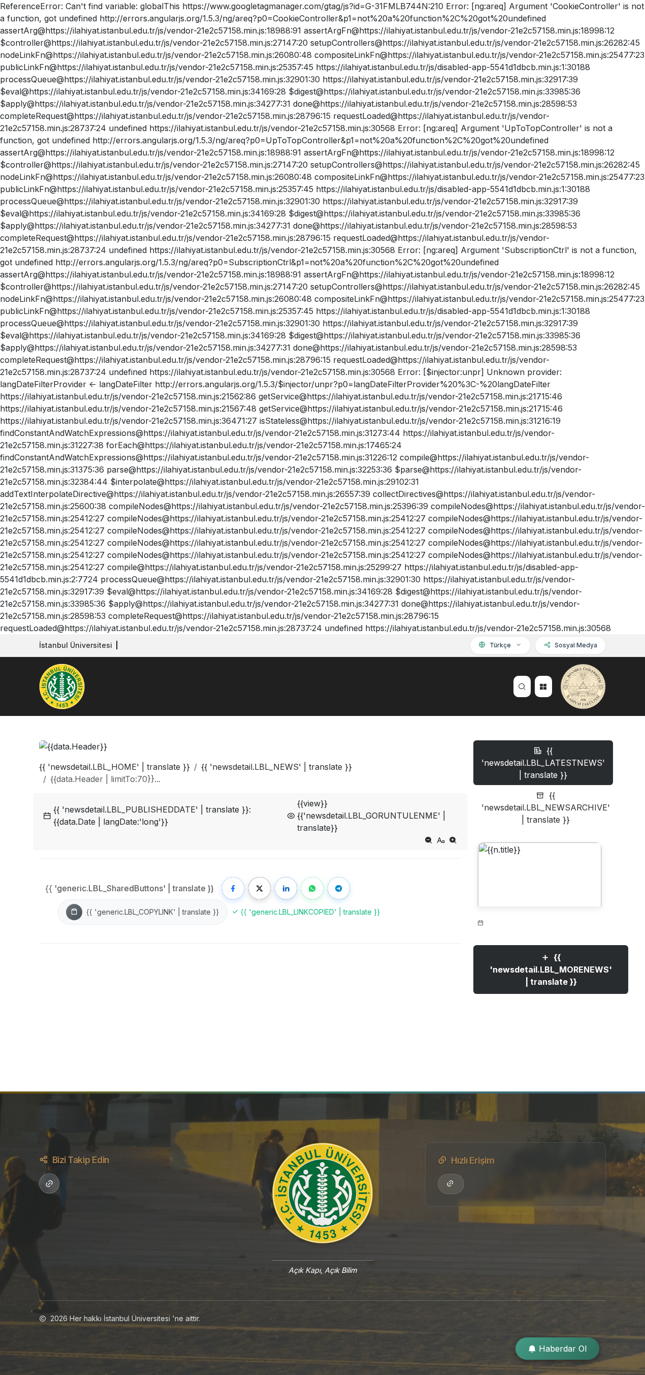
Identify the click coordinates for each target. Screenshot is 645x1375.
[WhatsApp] (312, 888)
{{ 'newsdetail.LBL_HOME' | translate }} (114, 767)
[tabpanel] (539, 928)
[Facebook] (233, 888)
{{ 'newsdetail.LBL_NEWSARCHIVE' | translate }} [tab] (545, 807)
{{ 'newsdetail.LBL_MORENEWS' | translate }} (551, 969)
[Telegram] (339, 888)
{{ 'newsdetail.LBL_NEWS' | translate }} (276, 767)
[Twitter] (259, 888)
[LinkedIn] (286, 888)
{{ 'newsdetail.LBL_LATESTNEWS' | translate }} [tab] (543, 762)
